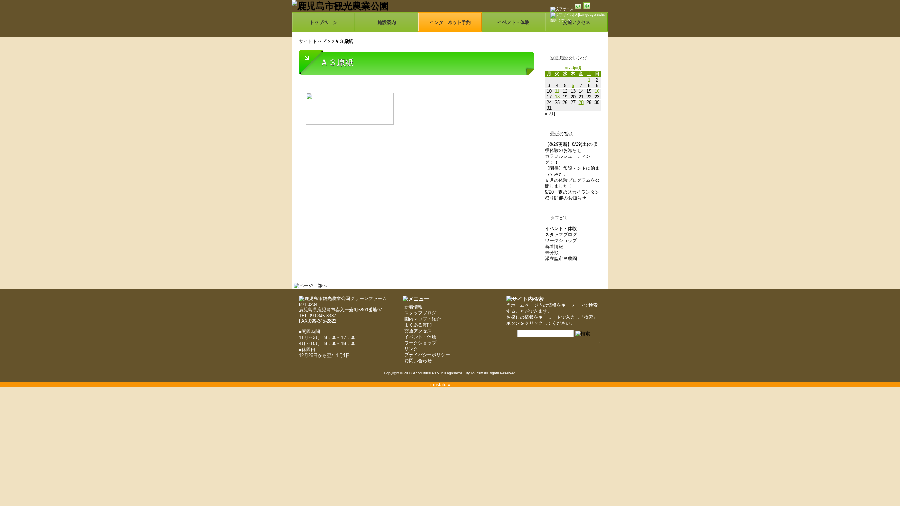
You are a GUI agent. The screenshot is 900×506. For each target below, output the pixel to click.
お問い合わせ (418, 360)
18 (557, 96)
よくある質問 (418, 324)
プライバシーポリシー (427, 354)
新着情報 (554, 246)
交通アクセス (418, 330)
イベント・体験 (513, 22)
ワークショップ (561, 240)
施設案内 (387, 22)
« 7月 (550, 113)
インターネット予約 (450, 22)
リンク (411, 348)
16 (596, 91)
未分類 (552, 252)
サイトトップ (312, 41)
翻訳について (560, 20)
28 (581, 102)
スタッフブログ (561, 234)
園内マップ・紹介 (422, 319)
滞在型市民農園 (561, 258)
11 (557, 91)
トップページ (323, 22)
